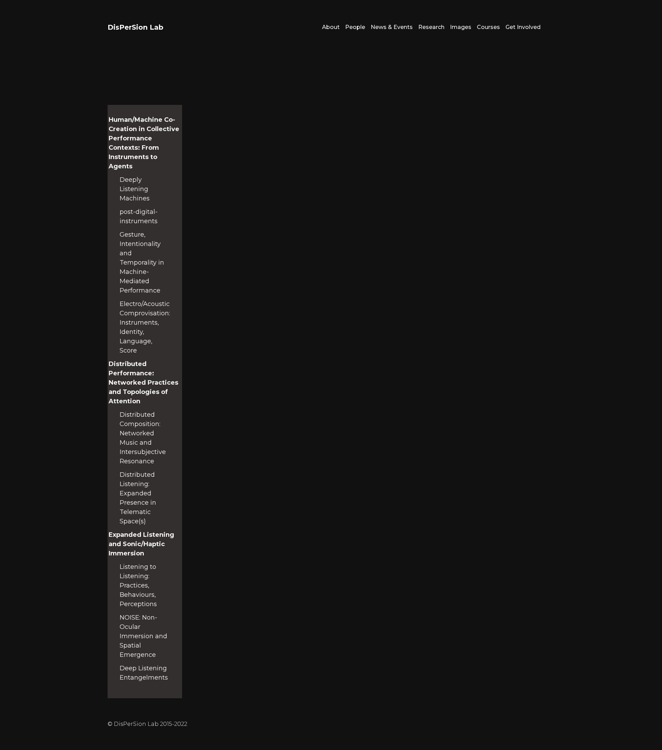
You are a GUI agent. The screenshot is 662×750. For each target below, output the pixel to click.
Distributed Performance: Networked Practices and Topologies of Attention (143, 382)
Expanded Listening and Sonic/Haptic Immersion (141, 544)
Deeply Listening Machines (135, 189)
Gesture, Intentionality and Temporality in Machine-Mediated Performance (142, 262)
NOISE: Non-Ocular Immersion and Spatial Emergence (143, 636)
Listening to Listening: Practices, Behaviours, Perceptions (138, 585)
